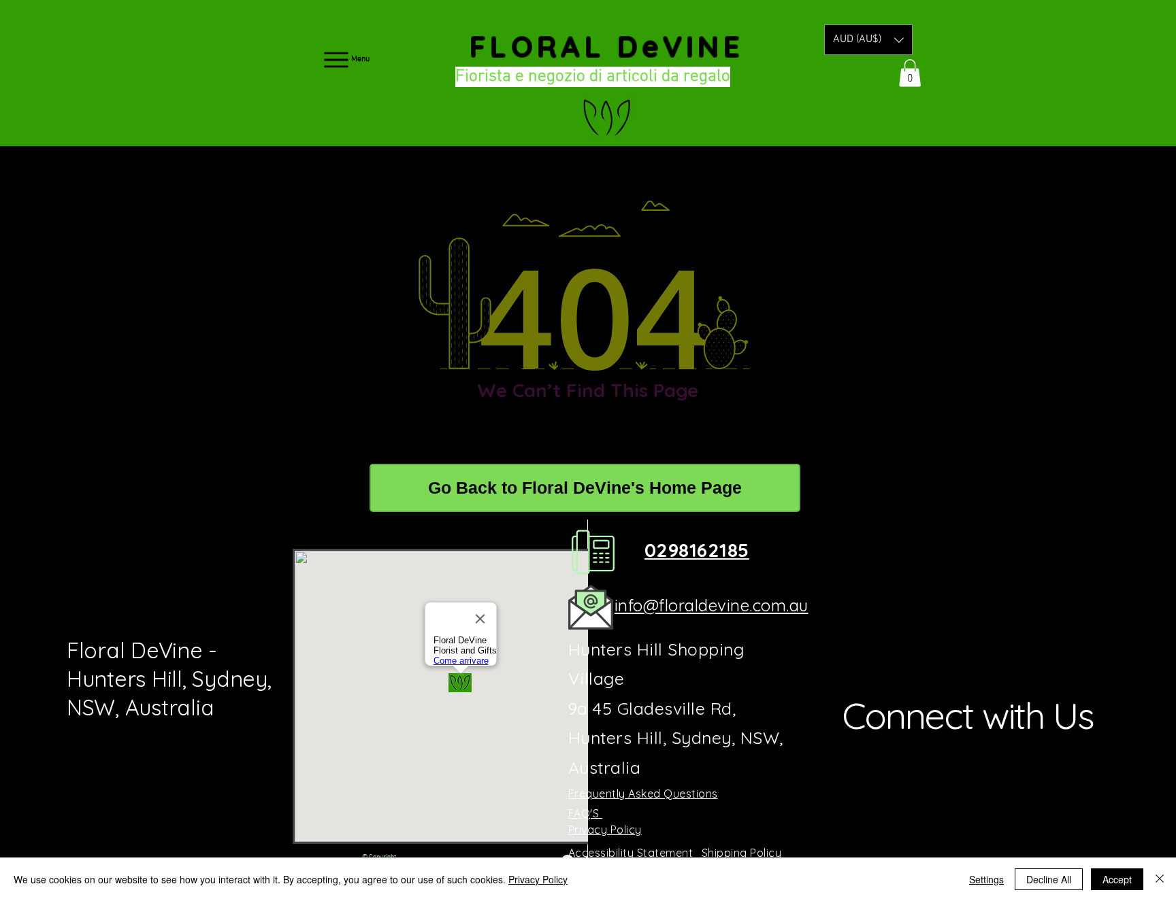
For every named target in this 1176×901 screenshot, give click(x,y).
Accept (1117, 879)
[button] (868, 39)
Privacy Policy (538, 879)
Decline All (1048, 879)
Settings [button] (986, 879)
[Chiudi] (1160, 879)
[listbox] (868, 39)
